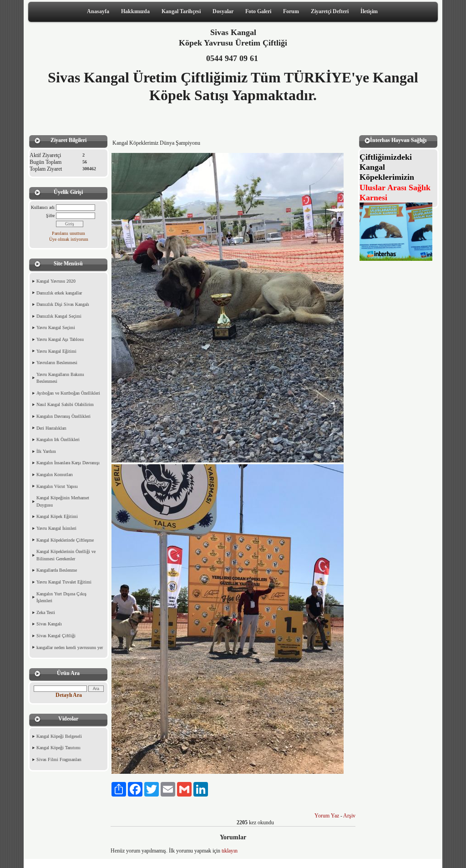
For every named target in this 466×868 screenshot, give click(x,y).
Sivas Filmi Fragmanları (58, 759)
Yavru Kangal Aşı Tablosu (60, 339)
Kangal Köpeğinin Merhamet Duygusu (62, 501)
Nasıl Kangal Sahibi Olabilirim (65, 404)
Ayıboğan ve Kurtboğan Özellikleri (68, 393)
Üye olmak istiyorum (68, 239)
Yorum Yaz (326, 815)
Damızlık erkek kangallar (59, 292)
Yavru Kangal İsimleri (56, 528)
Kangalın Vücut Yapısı (57, 486)
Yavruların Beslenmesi (56, 362)
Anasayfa (98, 11)
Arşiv (349, 815)
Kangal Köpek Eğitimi (57, 516)
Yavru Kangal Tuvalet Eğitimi (63, 581)
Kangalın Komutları (54, 474)
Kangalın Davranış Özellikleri (63, 416)
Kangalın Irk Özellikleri (58, 439)
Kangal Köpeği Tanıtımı (58, 747)
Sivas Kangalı (49, 623)
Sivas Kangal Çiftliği (56, 635)
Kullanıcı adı (43, 207)
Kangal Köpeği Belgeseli (59, 736)
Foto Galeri (258, 11)
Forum (291, 11)
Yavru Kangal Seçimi (55, 327)
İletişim (369, 11)
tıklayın (230, 851)
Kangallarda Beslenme (56, 570)
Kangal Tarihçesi (181, 11)
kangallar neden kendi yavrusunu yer (69, 647)
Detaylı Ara (69, 695)
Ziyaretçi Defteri (330, 11)
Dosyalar (223, 11)
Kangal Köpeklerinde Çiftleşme (65, 540)
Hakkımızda (135, 11)
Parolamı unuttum (68, 233)
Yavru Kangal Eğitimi (56, 351)
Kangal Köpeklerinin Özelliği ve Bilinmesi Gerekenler (66, 555)
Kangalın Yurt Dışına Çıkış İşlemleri (61, 597)
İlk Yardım (46, 451)
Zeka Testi (45, 612)
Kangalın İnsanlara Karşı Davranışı (68, 462)
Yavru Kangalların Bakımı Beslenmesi (60, 378)
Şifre (50, 215)
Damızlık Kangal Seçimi (58, 316)
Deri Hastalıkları (51, 428)
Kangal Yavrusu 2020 (56, 281)
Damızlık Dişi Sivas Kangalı (62, 304)
